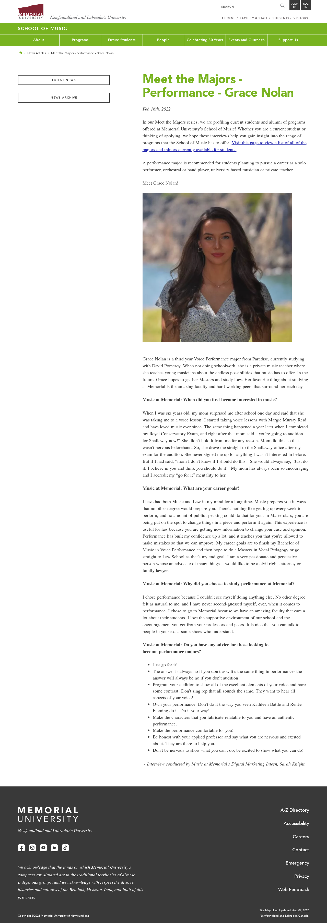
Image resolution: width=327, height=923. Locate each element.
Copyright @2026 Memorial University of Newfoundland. (54, 915)
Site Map (265, 910)
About (38, 40)
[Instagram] (32, 848)
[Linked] (54, 848)
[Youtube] (43, 848)
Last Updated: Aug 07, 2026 (291, 910)
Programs (80, 40)
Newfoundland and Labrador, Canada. (284, 915)
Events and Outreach (246, 40)
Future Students (121, 40)
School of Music (42, 28)
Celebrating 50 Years (205, 40)
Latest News (64, 80)
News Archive (64, 97)
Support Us (288, 40)
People (163, 40)
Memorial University (72, 12)
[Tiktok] (65, 848)
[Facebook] (21, 848)
